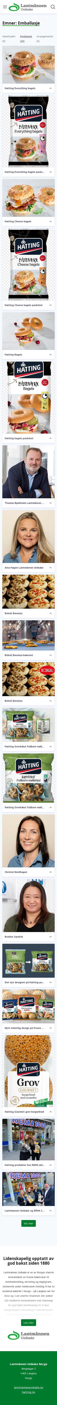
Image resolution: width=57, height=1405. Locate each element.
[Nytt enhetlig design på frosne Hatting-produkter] (28, 1006)
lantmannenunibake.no (28, 1387)
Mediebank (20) (26, 39)
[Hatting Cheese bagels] (28, 198)
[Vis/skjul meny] (5, 6)
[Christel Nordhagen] (28, 840)
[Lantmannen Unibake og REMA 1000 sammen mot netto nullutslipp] (28, 1189)
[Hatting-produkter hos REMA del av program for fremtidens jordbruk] (28, 1139)
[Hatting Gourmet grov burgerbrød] (28, 1071)
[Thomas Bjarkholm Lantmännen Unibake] (28, 471)
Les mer (29, 1322)
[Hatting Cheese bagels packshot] (28, 264)
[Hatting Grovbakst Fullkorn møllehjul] (28, 725)
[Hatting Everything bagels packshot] (28, 131)
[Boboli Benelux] (28, 592)
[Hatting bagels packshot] (28, 398)
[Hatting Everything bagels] (28, 65)
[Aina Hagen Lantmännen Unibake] (28, 536)
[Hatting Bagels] (28, 331)
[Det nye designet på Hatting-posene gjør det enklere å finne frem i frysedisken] (28, 961)
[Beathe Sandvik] (28, 905)
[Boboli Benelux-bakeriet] (28, 635)
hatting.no (28, 1392)
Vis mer (28, 1223)
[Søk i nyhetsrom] (53, 7)
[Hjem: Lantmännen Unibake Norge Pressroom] (27, 7)
